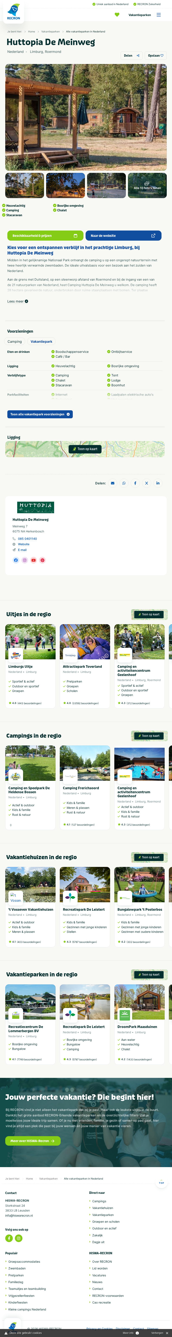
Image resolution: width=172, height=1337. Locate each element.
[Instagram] (18, 1238)
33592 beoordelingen (85, 703)
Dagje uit (98, 1242)
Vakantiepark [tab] (41, 341)
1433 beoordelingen (139, 1059)
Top (161, 1183)
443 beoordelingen (29, 703)
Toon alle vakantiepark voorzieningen (37, 414)
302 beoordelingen (138, 942)
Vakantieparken (140, 15)
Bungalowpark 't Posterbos (139, 909)
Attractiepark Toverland (82, 666)
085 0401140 (27, 538)
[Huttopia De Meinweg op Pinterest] (42, 560)
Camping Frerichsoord (81, 788)
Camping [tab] (15, 341)
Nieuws (97, 1282)
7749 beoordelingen (29, 1059)
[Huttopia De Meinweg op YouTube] (33, 560)
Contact (97, 1288)
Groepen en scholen (106, 1221)
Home (31, 31)
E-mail (22, 550)
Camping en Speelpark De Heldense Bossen (29, 790)
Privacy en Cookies (99, 1328)
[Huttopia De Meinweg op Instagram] (24, 560)
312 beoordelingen (138, 703)
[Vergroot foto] (24, 185)
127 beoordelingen (83, 824)
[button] (162, 668)
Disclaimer (123, 1328)
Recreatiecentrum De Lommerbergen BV (25, 1029)
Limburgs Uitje (20, 666)
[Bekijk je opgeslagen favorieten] (118, 15)
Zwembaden (17, 1268)
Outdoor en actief (104, 1228)
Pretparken (16, 1275)
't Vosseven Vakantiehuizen (30, 909)
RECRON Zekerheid (148, 4)
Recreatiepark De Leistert (84, 909)
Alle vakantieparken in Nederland (85, 31)
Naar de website (103, 236)
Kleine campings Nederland (27, 1309)
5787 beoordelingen (84, 942)
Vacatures (99, 1275)
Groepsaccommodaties (24, 1261)
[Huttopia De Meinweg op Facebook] (16, 560)
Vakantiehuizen (102, 1208)
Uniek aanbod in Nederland (112, 4)
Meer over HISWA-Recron (29, 1141)
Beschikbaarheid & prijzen (32, 236)
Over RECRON (102, 1261)
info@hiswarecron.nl (19, 1215)
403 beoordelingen (29, 942)
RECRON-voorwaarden (108, 1295)
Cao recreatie (101, 1302)
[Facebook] (9, 1238)
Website (23, 544)
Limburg (31, 671)
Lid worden (100, 1268)
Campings (99, 1201)
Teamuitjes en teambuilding (27, 1288)
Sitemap (152, 1328)
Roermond (154, 680)
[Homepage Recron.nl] (12, 1327)
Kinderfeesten (17, 1302)
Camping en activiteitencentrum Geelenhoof (133, 670)
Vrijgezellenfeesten (21, 1295)
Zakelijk (97, 1235)
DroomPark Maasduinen (137, 1027)
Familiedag (15, 1282)
